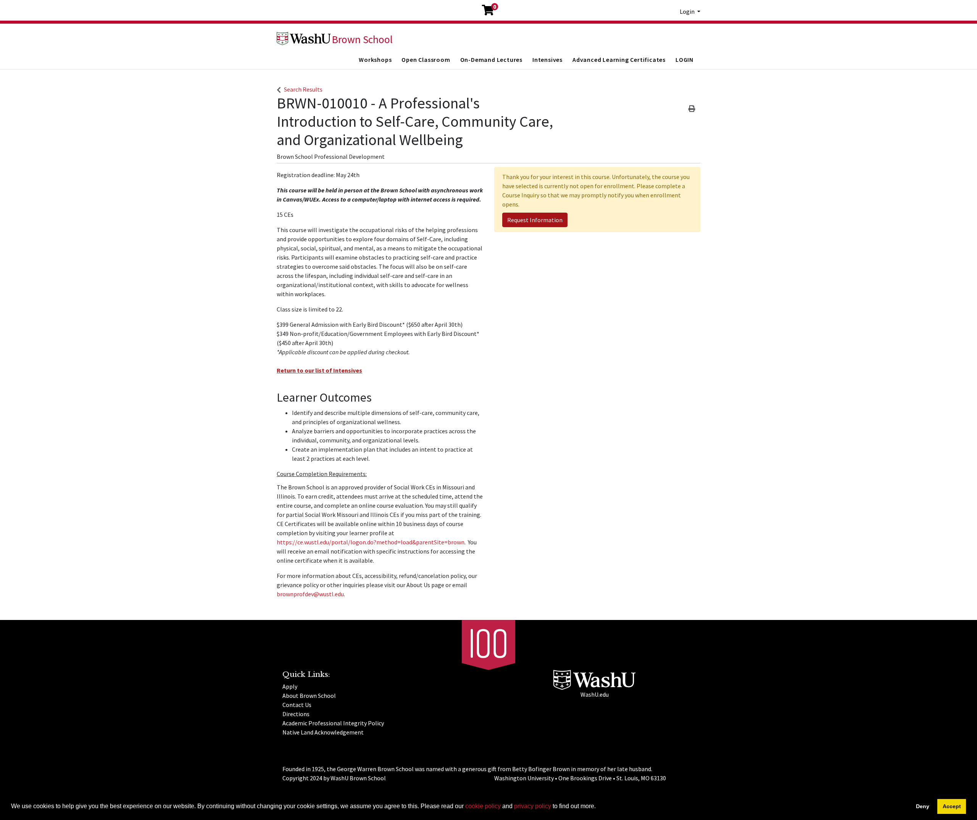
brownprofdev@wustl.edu (310, 594)
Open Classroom (425, 59)
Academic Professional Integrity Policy (333, 723)
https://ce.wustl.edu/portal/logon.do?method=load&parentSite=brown (370, 542)
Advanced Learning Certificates (619, 59)
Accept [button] (952, 806)
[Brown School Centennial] (488, 644)
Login (688, 11)
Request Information (535, 220)
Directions (296, 714)
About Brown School (309, 695)
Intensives (547, 59)
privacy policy (532, 806)
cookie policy (483, 806)
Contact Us (296, 705)
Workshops (375, 59)
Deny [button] (922, 806)
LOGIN (684, 59)
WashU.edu (594, 694)
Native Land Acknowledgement (323, 732)
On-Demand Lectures (491, 59)
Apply (289, 686)
